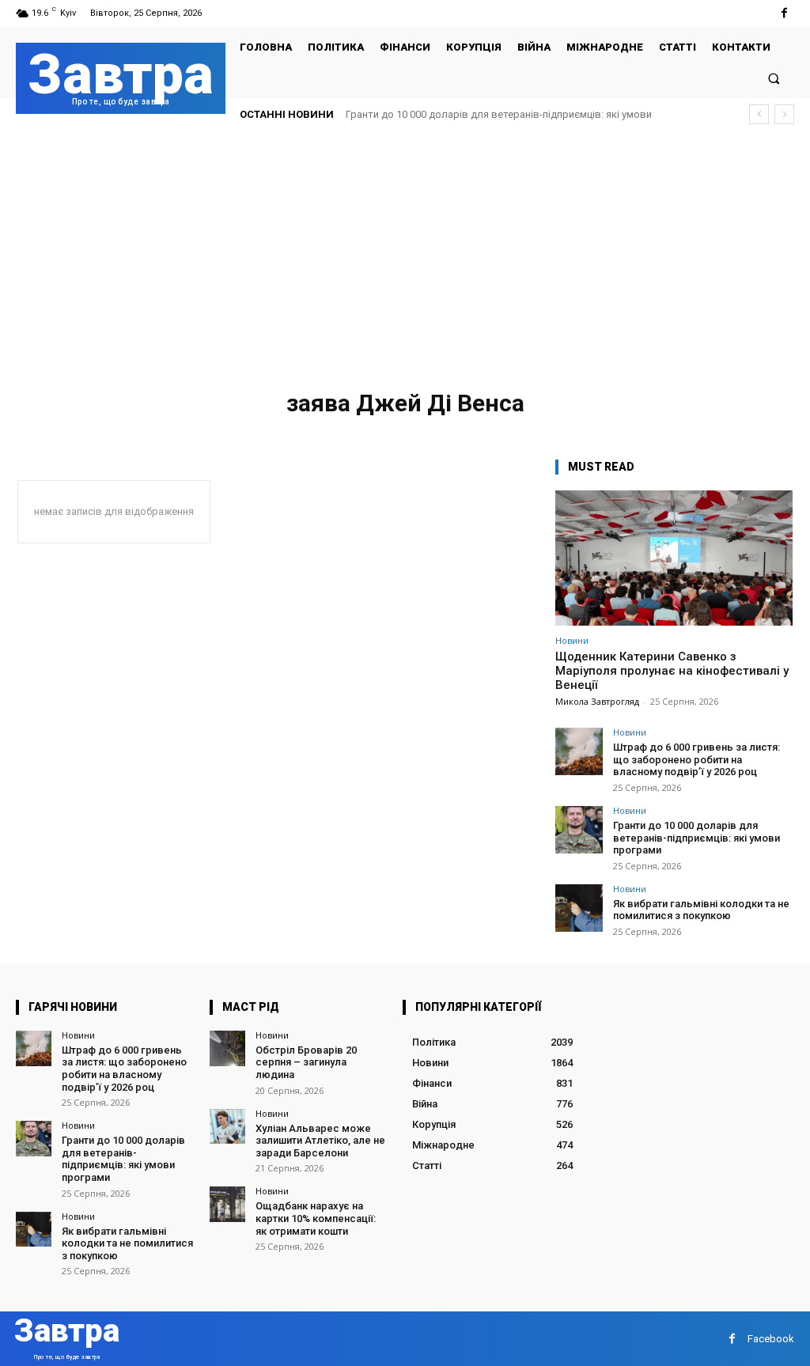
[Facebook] (784, 13)
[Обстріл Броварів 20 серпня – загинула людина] (227, 1048)
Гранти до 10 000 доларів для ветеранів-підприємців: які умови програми (696, 837)
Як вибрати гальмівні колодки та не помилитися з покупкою (701, 910)
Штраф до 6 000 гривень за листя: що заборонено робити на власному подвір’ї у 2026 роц (696, 759)
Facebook (771, 1339)
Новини (572, 640)
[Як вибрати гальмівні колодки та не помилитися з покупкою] (579, 908)
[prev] (759, 114)
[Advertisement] (405, 256)
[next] (784, 114)
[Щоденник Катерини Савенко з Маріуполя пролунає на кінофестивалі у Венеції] (674, 558)
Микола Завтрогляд (597, 701)
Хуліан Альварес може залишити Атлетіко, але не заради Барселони (320, 1140)
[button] (774, 78)
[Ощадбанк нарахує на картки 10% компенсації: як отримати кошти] (227, 1204)
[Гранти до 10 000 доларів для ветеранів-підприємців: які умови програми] (579, 829)
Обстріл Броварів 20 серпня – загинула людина (306, 1062)
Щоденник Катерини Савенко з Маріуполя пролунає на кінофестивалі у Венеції (672, 670)
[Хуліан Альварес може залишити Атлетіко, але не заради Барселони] (227, 1127)
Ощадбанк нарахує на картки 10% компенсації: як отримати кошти (315, 1218)
